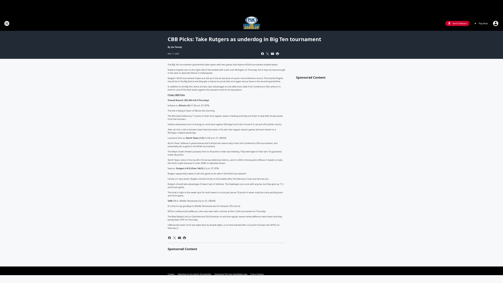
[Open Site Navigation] (6, 23)
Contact (171, 274)
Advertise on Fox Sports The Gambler (194, 274)
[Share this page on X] (267, 54)
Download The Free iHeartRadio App (230, 274)
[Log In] (496, 23)
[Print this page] (277, 54)
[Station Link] (251, 23)
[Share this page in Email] (272, 54)
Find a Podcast (257, 274)
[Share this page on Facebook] (262, 54)
